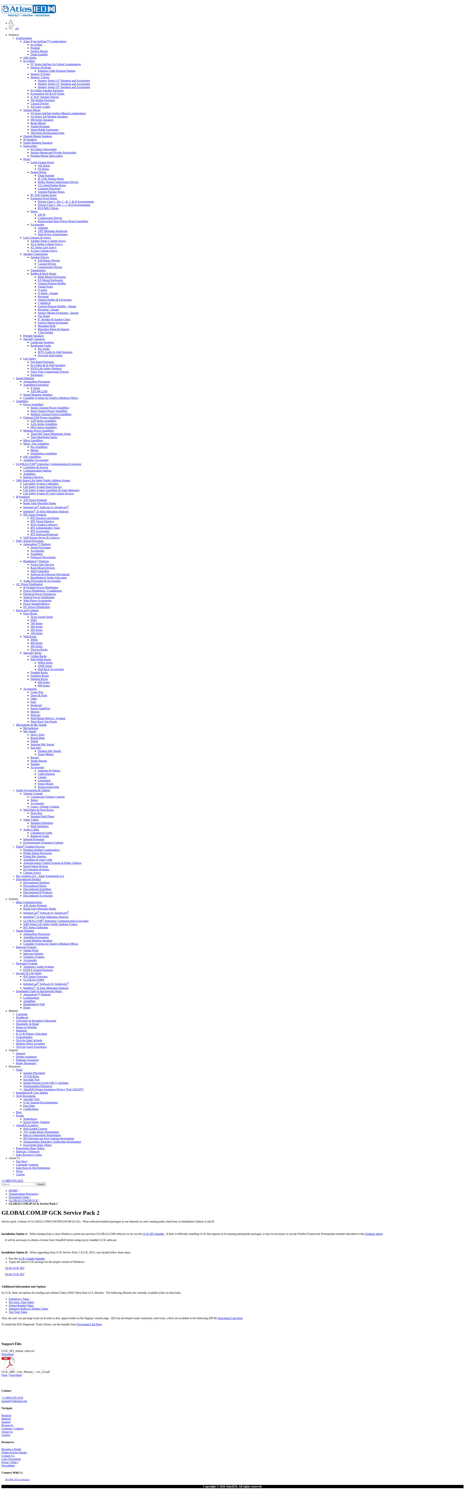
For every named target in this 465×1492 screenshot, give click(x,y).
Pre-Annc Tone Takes (21, 1302)
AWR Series (45, 665)
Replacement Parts (48, 787)
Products (6, 1415)
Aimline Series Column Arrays (48, 240)
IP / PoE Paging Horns (51, 178)
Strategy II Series (40, 74)
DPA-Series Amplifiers (44, 427)
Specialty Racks (32, 652)
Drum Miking (46, 754)
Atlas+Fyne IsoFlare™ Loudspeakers (44, 41)
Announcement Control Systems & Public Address (52, 863)
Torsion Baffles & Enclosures (55, 299)
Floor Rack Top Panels (44, 721)
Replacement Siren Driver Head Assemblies (63, 221)
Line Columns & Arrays (37, 237)
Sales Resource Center (29, 1154)
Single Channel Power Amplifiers (50, 407)
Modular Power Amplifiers (38, 430)
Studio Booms (39, 760)
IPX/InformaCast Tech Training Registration (48, 1138)
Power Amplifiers (33, 404)
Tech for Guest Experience (31, 1046)
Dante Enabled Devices (30, 846)
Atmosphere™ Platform (37, 544)
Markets (6, 1418)
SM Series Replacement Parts (47, 132)
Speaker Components (35, 254)
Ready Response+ (26, 1063)
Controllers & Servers (35, 467)
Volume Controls (33, 793)
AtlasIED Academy (27, 1125)
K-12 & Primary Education (31, 1033)
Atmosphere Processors (36, 381)
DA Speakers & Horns (36, 869)
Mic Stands (29, 731)
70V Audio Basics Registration (41, 1131)
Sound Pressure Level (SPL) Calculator (45, 1082)
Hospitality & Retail (27, 1024)
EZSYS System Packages (38, 970)
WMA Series (45, 662)
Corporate (21, 1014)
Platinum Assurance (27, 1059)
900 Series (44, 685)
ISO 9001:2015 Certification (17, 1479)
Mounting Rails (47, 325)
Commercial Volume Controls (48, 796)
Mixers (35, 450)
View (4, 1375)
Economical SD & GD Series (47, 93)
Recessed (43, 296)
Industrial (21, 1030)
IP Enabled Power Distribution (40, 587)
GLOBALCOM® (33, 980)
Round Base (38, 737)
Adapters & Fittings (49, 770)
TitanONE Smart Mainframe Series (51, 433)
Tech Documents (25, 1095)
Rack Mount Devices (43, 567)
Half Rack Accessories (51, 669)
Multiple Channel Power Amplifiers (51, 414)
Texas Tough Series (42, 616)
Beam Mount (38, 123)
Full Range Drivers (49, 260)
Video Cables (31, 819)
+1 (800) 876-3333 (12, 1180)
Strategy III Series (41, 67)
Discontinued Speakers (36, 882)
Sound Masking (25, 378)
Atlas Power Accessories (37, 600)
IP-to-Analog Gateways (44, 524)
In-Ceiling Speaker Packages (47, 90)
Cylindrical (44, 303)
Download (7, 1354)
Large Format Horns (42, 162)
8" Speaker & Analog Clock (54, 319)
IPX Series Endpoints (35, 927)
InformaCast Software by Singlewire (46, 507)
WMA (34, 639)
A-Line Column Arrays (44, 250)
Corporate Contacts (27, 1164)
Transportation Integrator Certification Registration (52, 1141)
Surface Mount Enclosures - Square (58, 312)
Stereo (34, 800)
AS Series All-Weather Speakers (49, 116)
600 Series (37, 643)
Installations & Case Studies (32, 1092)
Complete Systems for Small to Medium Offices (50, 397)
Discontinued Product (28, 879)
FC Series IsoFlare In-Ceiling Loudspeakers (56, 64)
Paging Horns (38, 172)
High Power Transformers (53, 234)
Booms (35, 757)
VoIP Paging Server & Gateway (41, 537)
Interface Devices (33, 477)
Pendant (35, 47)
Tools (19, 1069)
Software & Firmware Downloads (50, 574)
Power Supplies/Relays (36, 603)
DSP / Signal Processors (30, 540)
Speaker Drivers (40, 257)
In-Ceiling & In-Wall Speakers (48, 365)
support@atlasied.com (14, 1401)
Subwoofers (30, 146)
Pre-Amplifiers (39, 447)
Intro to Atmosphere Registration (42, 1135)
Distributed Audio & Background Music (39, 991)
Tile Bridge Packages (43, 100)
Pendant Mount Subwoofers (47, 155)
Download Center (19, 1197)
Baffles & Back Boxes (43, 273)
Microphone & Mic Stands (31, 724)
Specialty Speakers (34, 339)
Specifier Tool (31, 1079)
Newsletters (8, 1465)
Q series (42, 289)
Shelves (35, 711)
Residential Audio (41, 345)
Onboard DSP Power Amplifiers (41, 417)
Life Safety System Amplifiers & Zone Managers (51, 490)
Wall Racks (29, 636)
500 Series (37, 626)
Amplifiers (22, 401)
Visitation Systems (33, 957)
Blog (19, 1112)
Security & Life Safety (29, 973)
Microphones (30, 728)
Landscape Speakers (42, 342)
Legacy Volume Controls (45, 806)
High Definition (40, 826)
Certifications (31, 1109)
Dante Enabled (39, 54)
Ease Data (29, 1105)
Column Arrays (32, 872)
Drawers (35, 715)
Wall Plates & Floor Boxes (38, 809)
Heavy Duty (38, 734)
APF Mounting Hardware (52, 231)
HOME (13, 1190)
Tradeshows (30, 1118)
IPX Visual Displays (42, 521)
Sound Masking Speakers (37, 142)
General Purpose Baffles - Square (57, 306)
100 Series (37, 633)
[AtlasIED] (28, 15)
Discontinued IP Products (37, 892)
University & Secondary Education (36, 1020)
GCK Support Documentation (40, 1102)
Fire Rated (44, 316)
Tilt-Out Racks (39, 649)
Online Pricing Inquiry (14, 1452)
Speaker (35, 764)
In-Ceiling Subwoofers (44, 149)
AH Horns (44, 165)
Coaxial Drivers (40, 103)
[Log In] (11, 23)
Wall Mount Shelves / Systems (48, 718)
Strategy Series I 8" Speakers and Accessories (64, 87)
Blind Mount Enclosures (52, 276)
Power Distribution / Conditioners (42, 590)
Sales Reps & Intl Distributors (33, 1167)
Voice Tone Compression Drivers (50, 371)
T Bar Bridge (45, 332)
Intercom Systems (26, 947)
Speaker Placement (34, 1073)
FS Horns (43, 168)
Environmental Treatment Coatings (43, 842)
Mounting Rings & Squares (53, 329)
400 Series (44, 682)
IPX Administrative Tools (45, 527)
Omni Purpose (46, 175)
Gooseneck (44, 780)
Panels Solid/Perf (40, 708)
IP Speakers (30, 139)
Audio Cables (31, 829)
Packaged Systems (26, 963)
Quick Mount (45, 783)
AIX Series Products (35, 500)
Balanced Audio (40, 836)
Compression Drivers (50, 218)
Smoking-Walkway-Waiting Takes (28, 1308)
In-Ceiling (36, 44)
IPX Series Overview (35, 976)
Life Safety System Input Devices (42, 486)
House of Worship (26, 1027)
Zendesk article (374, 1233)
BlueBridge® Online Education (49, 577)
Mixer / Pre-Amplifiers (36, 443)
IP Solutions (23, 496)
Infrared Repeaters (33, 839)
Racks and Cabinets (27, 610)
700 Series (37, 623)
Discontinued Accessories (38, 895)
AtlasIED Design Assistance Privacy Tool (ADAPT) (53, 1089)
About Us (7, 1431)
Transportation (24, 1037)
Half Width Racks (41, 659)
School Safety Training (36, 1122)
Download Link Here (230, 1318)
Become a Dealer (11, 1449)
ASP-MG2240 (39, 391)
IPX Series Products (34, 514)
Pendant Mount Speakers (37, 136)
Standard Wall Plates (42, 816)
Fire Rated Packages (42, 361)
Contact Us (7, 1455)
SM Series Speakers (42, 119)
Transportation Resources (37, 1086)
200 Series (37, 630)
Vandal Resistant (40, 126)
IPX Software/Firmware (44, 534)
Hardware (36, 705)
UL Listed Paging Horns (52, 185)
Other (34, 698)
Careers (20, 1174)
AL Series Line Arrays (43, 247)
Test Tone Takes (18, 1312)
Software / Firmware (28, 1151)
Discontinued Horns (34, 886)
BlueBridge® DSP (34, 1004)
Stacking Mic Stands (42, 744)
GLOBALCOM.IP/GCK (23, 1200)
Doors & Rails (39, 695)
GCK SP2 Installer (153, 1233)
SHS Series (29, 57)
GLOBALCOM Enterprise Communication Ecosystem (48, 464)
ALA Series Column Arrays (46, 244)
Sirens (34, 211)
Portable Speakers (33, 335)
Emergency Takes (19, 1298)
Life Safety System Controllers (40, 483)
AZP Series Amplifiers (43, 420)
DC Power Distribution (36, 607)
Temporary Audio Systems (38, 966)
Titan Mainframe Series (44, 437)
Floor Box (36, 813)
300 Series (37, 646)
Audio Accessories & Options (33, 790)
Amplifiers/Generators (36, 384)
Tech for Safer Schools (29, 1040)
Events (20, 1115)
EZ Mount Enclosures (50, 280)
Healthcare (22, 1017)
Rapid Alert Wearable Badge (39, 503)
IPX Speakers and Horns (45, 518)
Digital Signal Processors (37, 853)
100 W (42, 214)
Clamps (42, 777)
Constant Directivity (49, 188)
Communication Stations (37, 470)
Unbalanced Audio (41, 832)
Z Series (35, 388)
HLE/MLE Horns (48, 208)
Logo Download (11, 1459)
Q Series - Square (48, 293)
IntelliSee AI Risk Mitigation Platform (45, 511)
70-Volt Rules (31, 1076)
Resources (7, 1425)
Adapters (43, 227)
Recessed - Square (48, 309)
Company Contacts (12, 1428)
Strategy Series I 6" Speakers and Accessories (64, 83)
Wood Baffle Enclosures (44, 129)
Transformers (38, 270)
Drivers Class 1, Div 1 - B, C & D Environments (66, 201)
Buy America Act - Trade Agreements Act (40, 876)
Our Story (21, 1161)
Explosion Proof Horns (44, 198)
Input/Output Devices (35, 866)
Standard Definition (42, 823)
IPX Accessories (40, 531)
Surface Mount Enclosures (53, 322)
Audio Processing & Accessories (42, 580)
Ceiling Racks (39, 656)
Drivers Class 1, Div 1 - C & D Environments (64, 204)
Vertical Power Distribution (38, 597)
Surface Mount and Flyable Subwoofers (53, 152)
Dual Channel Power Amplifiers (49, 411)
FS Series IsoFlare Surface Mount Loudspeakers (58, 113)
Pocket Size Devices (42, 564)
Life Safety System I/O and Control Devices (48, 493)
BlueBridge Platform (36, 561)
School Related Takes (21, 1305)
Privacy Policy (9, 1462)
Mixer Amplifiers (33, 440)
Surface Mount (39, 51)
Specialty (36, 747)
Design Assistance (26, 1056)
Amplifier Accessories (35, 460)
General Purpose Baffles (52, 283)
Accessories (37, 224)
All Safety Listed (40, 106)
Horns (26, 159)
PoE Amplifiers (32, 456)
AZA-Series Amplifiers (44, 424)
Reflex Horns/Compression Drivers (58, 182)
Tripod (34, 741)
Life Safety (29, 358)
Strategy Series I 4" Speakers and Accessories (64, 80)
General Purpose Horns (51, 191)
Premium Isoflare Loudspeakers (41, 850)
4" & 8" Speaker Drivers (45, 96)
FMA (34, 620)
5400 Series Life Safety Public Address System (43, 480)
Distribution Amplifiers (44, 453)
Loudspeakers (24, 38)
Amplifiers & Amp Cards (37, 859)
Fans (33, 701)
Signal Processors (41, 547)
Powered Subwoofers (50, 355)
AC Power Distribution (29, 584)
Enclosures (37, 375)
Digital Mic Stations (34, 856)
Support (20, 1053)
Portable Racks (39, 672)
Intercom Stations (33, 953)
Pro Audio (44, 348)
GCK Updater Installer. (32, 1258)
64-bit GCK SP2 (14, 1274)
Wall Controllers (40, 571)
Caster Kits (37, 692)
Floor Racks (30, 613)
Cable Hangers (46, 773)
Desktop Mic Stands (49, 751)
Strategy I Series (40, 77)
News (19, 1171)
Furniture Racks (40, 675)
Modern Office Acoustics (30, 1043)
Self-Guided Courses (35, 1128)
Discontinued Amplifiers (37, 889)
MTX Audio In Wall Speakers (55, 352)
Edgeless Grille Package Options (56, 70)
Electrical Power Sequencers (39, 594)
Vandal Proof (45, 286)
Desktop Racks (39, 679)
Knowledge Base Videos (37, 1145)
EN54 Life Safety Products (46, 368)
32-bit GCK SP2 (14, 1268)
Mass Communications (29, 902)
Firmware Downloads (43, 557)
